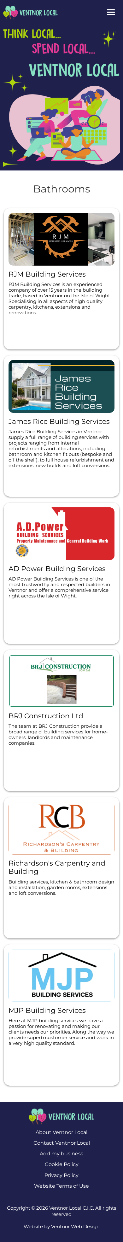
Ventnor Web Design (75, 1226)
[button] (111, 12)
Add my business (61, 1154)
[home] (29, 12)
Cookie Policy (62, 1164)
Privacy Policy (61, 1175)
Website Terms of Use (61, 1186)
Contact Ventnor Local (61, 1143)
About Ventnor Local (61, 1132)
